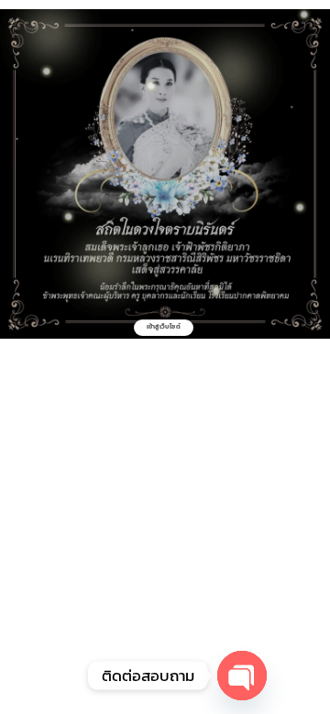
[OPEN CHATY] (242, 675)
